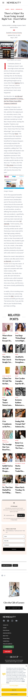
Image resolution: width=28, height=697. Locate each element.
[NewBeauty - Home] (14, 2)
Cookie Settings (8, 646)
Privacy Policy (6, 638)
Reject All (14, 690)
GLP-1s (17, 419)
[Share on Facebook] (2, 575)
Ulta (15, 565)
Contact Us (5, 625)
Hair (12, 9)
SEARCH (14, 549)
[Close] (26, 666)
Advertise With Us (7, 633)
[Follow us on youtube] (16, 621)
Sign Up (20, 515)
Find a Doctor (6, 630)
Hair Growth (6, 376)
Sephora (17, 83)
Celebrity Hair (20, 463)
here (16, 134)
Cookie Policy (6, 641)
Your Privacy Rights (14, 685)
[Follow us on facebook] (4, 621)
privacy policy (14, 519)
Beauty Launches (5, 441)
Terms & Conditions (7, 643)
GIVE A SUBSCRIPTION (14, 608)
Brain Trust (5, 635)
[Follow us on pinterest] (8, 621)
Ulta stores (10, 165)
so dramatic (7, 261)
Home (7, 9)
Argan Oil (19, 9)
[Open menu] (3, 2)
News (17, 333)
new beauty (7, 565)
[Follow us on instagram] (12, 621)
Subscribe (7, 651)
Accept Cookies (14, 694)
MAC (12, 296)
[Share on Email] (4, 575)
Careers (4, 627)
